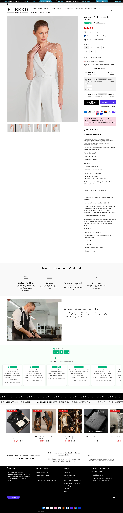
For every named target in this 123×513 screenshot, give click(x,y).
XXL (92, 51)
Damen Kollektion (69, 475)
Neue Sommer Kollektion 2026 (73, 480)
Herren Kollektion (69, 478)
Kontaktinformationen (81, 511)
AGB (68, 511)
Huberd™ (42, 511)
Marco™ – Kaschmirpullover (95, 437)
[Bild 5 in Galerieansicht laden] (47, 128)
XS (86, 47)
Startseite (67, 472)
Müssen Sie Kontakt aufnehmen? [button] (101, 469)
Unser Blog (67, 486)
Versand (73, 511)
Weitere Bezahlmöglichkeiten (108, 106)
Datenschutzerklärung (52, 511)
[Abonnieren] (115, 455)
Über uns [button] (11, 468)
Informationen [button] (42, 468)
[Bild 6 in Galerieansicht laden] (56, 128)
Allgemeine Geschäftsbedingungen (46, 480)
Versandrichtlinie (41, 478)
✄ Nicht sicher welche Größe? (93, 57)
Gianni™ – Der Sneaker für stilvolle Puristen (44, 438)
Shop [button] (66, 468)
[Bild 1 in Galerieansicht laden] (12, 128)
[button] (44, 8)
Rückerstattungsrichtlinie (43, 475)
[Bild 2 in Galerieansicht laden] (20, 128)
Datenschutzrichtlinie (42, 472)
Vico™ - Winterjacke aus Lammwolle (70, 438)
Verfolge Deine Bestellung (72, 483)
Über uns (66, 488)
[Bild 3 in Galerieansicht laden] (29, 128)
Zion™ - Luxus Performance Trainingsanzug (18, 438)
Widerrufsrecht (62, 511)
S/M (98, 47)
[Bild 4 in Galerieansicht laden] (38, 128)
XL (86, 51)
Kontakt (66, 491)
